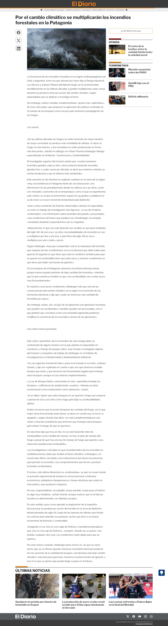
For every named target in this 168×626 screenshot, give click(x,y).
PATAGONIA (119, 10)
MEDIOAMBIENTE (98, 10)
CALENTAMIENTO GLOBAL (54, 10)
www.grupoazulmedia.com (144, 624)
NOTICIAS (110, 10)
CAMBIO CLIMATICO (73, 10)
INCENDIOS (86, 10)
